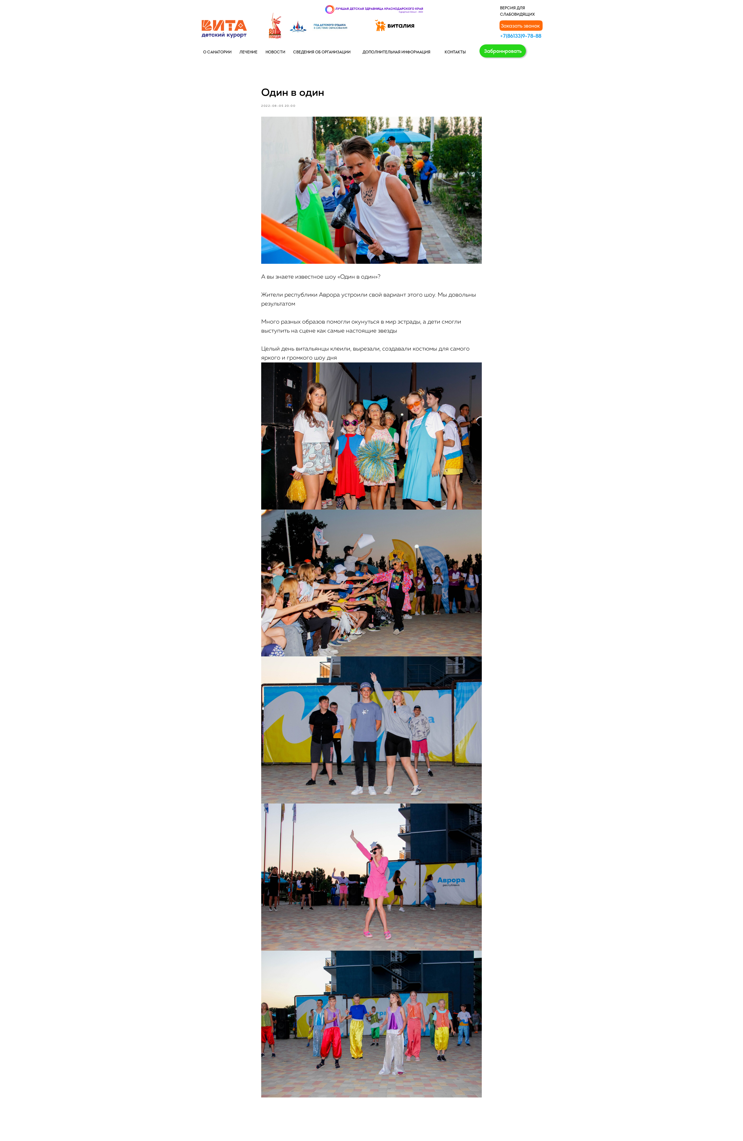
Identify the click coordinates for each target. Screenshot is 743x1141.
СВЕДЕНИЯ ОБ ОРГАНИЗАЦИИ (322, 52)
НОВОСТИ (275, 52)
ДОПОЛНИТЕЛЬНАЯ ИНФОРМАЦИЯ (396, 52)
